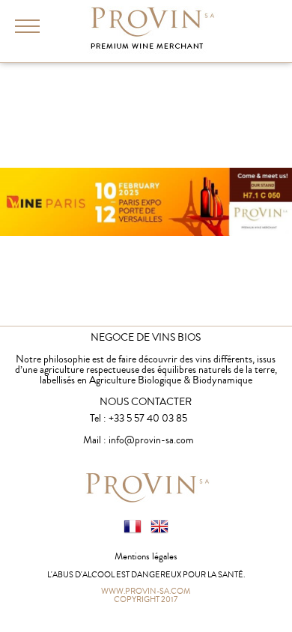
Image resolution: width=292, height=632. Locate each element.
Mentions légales (146, 556)
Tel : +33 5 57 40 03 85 (138, 418)
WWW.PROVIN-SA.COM (145, 590)
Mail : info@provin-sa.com (138, 440)
